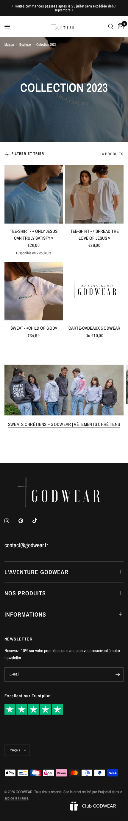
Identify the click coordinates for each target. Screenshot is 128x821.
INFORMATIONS (25, 614)
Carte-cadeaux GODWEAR (94, 328)
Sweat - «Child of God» (33, 328)
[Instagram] (11, 521)
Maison (9, 44)
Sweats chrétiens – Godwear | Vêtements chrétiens (64, 424)
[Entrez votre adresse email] (118, 674)
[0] (120, 26)
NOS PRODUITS (25, 593)
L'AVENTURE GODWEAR (36, 572)
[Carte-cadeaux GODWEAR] (94, 291)
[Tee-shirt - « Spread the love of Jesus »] (94, 194)
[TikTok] (39, 520)
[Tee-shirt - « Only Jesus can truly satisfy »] (33, 194)
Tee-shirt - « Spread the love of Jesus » (94, 234)
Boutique (25, 44)
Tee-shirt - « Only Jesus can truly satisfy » (33, 234)
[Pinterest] (25, 520)
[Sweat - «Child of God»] (33, 291)
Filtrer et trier (28, 153)
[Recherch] (111, 26)
